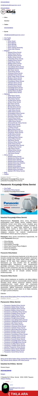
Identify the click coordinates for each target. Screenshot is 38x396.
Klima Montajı (12, 44)
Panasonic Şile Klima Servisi (13, 323)
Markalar (7, 94)
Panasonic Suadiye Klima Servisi (14, 345)
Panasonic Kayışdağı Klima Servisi (15, 340)
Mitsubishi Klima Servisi (15, 131)
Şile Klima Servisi (13, 70)
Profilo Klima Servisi (14, 134)
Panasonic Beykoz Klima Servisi (14, 310)
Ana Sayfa (7, 38)
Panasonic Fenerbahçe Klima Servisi (16, 334)
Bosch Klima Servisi (14, 108)
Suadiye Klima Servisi (15, 92)
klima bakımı (13, 296)
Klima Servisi (8, 155)
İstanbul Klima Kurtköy (15, 91)
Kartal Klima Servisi (14, 62)
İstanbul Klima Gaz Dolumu (16, 163)
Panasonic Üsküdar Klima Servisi (14, 328)
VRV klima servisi (23, 360)
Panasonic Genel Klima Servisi (14, 352)
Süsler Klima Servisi (14, 143)
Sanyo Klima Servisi (14, 139)
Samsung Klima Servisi (15, 137)
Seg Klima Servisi (13, 140)
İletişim (6, 174)
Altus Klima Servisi (14, 99)
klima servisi (4, 296)
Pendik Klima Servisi (14, 65)
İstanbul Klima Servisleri (15, 169)
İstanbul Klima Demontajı (16, 161)
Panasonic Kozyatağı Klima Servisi (15, 342)
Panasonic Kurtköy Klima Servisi (14, 344)
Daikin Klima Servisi (14, 111)
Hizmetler (7, 39)
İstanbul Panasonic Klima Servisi (14, 347)
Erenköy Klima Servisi (15, 79)
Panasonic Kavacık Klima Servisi (14, 339)
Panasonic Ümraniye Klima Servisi (15, 326)
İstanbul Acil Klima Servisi (16, 158)
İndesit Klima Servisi (14, 126)
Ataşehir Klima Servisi (15, 55)
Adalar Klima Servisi (14, 54)
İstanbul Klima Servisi (14, 52)
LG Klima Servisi (13, 127)
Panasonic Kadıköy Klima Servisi (14, 313)
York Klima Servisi (13, 153)
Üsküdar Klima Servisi (15, 75)
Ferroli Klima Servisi (14, 118)
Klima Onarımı (12, 46)
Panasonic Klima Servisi (15, 132)
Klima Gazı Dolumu (14, 49)
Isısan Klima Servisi (14, 124)
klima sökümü (13, 360)
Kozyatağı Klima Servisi (15, 89)
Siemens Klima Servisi (15, 142)
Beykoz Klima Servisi (14, 57)
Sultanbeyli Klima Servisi (16, 68)
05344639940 (5, 2)
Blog (5, 172)
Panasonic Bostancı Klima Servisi (14, 331)
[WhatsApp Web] (5, 388)
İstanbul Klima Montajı (15, 160)
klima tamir (28, 296)
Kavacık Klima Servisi (14, 86)
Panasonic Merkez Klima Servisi (14, 350)
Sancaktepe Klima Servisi (16, 67)
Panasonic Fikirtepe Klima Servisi (14, 336)
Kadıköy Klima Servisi (15, 60)
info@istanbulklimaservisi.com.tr (11, 5)
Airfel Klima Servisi (14, 95)
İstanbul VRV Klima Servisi (16, 171)
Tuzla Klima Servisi (14, 71)
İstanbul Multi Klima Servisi (16, 168)
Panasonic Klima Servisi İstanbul (14, 348)
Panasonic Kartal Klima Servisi (14, 315)
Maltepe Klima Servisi (14, 63)
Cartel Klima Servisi (14, 110)
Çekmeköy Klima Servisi (15, 59)
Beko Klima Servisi (14, 105)
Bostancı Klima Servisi (15, 78)
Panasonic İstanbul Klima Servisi (14, 305)
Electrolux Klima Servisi (15, 116)
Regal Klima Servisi (14, 135)
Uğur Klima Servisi (14, 148)
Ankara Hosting (5, 379)
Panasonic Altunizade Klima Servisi (15, 329)
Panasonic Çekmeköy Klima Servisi (15, 312)
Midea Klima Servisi (14, 129)
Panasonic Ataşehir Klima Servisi (14, 308)
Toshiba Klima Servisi (14, 147)
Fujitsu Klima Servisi (14, 121)
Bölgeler (7, 51)
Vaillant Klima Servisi (14, 150)
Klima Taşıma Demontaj (15, 47)
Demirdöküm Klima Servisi (16, 113)
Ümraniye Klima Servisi (15, 73)
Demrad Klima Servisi (14, 115)
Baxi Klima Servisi (13, 103)
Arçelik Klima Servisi (14, 100)
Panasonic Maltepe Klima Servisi (14, 316)
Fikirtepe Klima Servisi (15, 83)
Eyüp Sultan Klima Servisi (16, 76)
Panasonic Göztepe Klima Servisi (14, 337)
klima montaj (21, 296)
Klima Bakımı (12, 43)
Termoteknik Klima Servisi (16, 145)
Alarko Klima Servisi (14, 97)
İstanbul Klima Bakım (14, 166)
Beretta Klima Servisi (14, 107)
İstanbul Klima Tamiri (14, 164)
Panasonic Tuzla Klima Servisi (13, 324)
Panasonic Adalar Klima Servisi (14, 307)
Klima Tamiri (12, 41)
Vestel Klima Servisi (14, 152)
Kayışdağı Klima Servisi (15, 87)
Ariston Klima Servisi (14, 102)
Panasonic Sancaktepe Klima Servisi (15, 320)
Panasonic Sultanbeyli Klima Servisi (15, 321)
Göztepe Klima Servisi (15, 84)
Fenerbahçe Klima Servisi (16, 81)
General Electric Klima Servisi (17, 123)
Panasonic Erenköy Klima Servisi (14, 332)
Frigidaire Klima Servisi (15, 119)
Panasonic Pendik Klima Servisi (14, 318)
